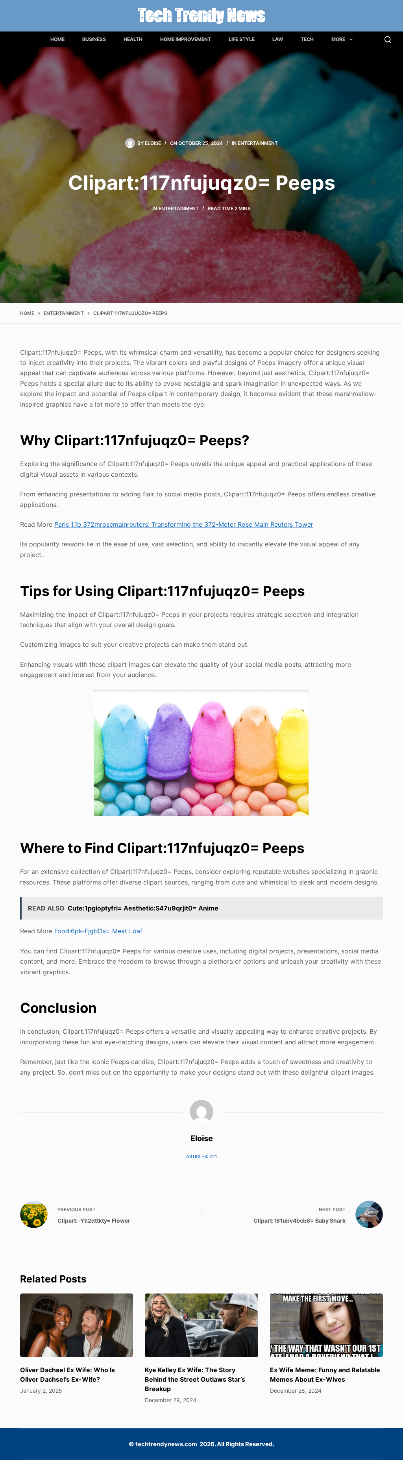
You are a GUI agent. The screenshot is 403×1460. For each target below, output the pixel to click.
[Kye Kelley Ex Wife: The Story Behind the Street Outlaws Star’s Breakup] (201, 1325)
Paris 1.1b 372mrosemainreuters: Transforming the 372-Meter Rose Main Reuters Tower (183, 524)
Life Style (242, 39)
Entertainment (258, 143)
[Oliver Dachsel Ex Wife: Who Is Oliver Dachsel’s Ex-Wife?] (76, 1325)
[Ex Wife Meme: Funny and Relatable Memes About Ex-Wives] (326, 1325)
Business (94, 39)
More (338, 39)
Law (277, 39)
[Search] (388, 39)
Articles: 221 (201, 1156)
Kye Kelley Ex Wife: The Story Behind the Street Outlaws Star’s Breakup (195, 1379)
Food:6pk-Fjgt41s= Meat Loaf (98, 931)
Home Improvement (185, 39)
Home (57, 39)
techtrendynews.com (166, 1444)
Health (133, 39)
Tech (307, 39)
